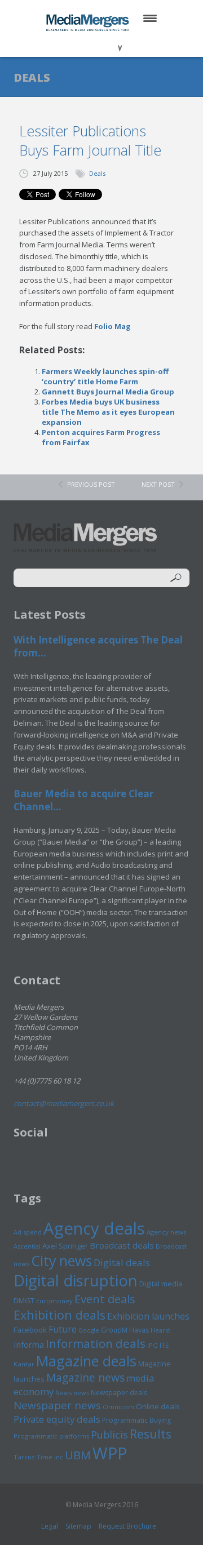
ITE (164, 1345)
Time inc (50, 1457)
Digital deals (122, 1262)
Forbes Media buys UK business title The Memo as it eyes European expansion (108, 412)
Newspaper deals (119, 1392)
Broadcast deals (122, 1245)
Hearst (160, 1330)
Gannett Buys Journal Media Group (108, 392)
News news (72, 1392)
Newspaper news (57, 1405)
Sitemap (78, 1526)
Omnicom (118, 1406)
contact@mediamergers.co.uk (64, 1103)
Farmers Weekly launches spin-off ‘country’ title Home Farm (105, 376)
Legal (49, 1526)
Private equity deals (57, 1419)
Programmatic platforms (51, 1436)
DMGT (24, 1300)
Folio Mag (112, 326)
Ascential (27, 1246)
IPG (152, 1345)
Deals (97, 173)
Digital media (160, 1283)
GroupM (114, 1329)
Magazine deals (86, 1360)
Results (150, 1434)
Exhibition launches (148, 1316)
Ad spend (28, 1232)
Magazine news (85, 1377)
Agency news (167, 1232)
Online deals (158, 1406)
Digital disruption (76, 1280)
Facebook (30, 1330)
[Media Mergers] (88, 22)
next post (158, 484)
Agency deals (94, 1228)
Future (62, 1329)
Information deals (95, 1343)
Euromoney (54, 1301)
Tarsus (24, 1457)
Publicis (109, 1434)
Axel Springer (65, 1246)
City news (61, 1260)
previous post (91, 484)
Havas (139, 1330)
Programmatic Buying (136, 1420)
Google (88, 1330)
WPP (109, 1453)
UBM (78, 1455)
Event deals (104, 1299)
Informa (29, 1344)
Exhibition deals (59, 1315)
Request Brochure (127, 1526)
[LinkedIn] (112, 45)
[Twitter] (85, 45)
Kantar (24, 1364)
